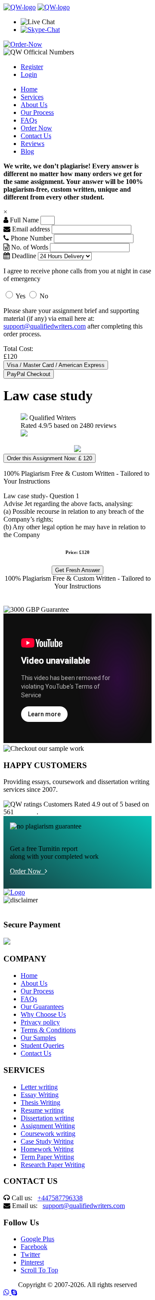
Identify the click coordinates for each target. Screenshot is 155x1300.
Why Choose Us (43, 1014)
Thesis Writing (40, 1102)
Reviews (32, 143)
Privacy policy (40, 1022)
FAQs (29, 120)
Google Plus (37, 1239)
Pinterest (32, 1262)
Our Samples (38, 1037)
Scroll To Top (39, 1270)
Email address (30, 229)
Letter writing (39, 1087)
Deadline (23, 255)
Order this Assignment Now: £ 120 (49, 458)
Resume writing (42, 1110)
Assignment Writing (48, 1125)
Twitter (30, 1254)
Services (32, 97)
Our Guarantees (42, 1006)
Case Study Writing (47, 1141)
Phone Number (31, 238)
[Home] (19, 7)
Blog (27, 151)
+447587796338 (60, 1198)
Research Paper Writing (53, 1164)
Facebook (34, 1246)
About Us (34, 104)
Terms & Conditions (48, 1030)
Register (32, 66)
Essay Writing (40, 1094)
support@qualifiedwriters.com (44, 326)
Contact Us (36, 135)
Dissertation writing (47, 1118)
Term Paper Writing (47, 1157)
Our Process (37, 112)
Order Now (36, 128)
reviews (26, 812)
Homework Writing (47, 1149)
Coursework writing (48, 1133)
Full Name (23, 220)
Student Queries (42, 1045)
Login (29, 74)
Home (29, 89)
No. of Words (29, 247)
